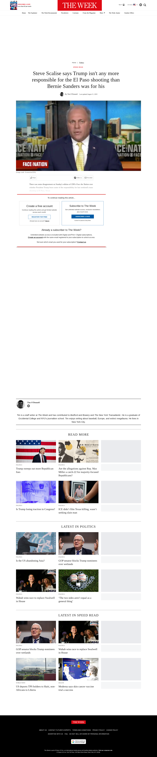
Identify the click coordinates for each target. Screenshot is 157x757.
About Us (43, 730)
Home (74, 62)
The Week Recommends (49, 13)
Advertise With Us (55, 734)
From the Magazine (89, 13)
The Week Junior (114, 13)
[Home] (23, 13)
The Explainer (32, 13)
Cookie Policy (112, 730)
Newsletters (64, 13)
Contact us (81, 242)
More (102, 13)
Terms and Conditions (81, 730)
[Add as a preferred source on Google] (78, 741)
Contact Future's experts (59, 730)
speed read (78, 67)
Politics (81, 62)
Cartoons (75, 13)
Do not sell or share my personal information (89, 734)
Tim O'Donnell (72, 94)
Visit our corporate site (105, 750)
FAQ (66, 734)
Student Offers (129, 13)
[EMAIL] (29, 406)
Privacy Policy (98, 730)
